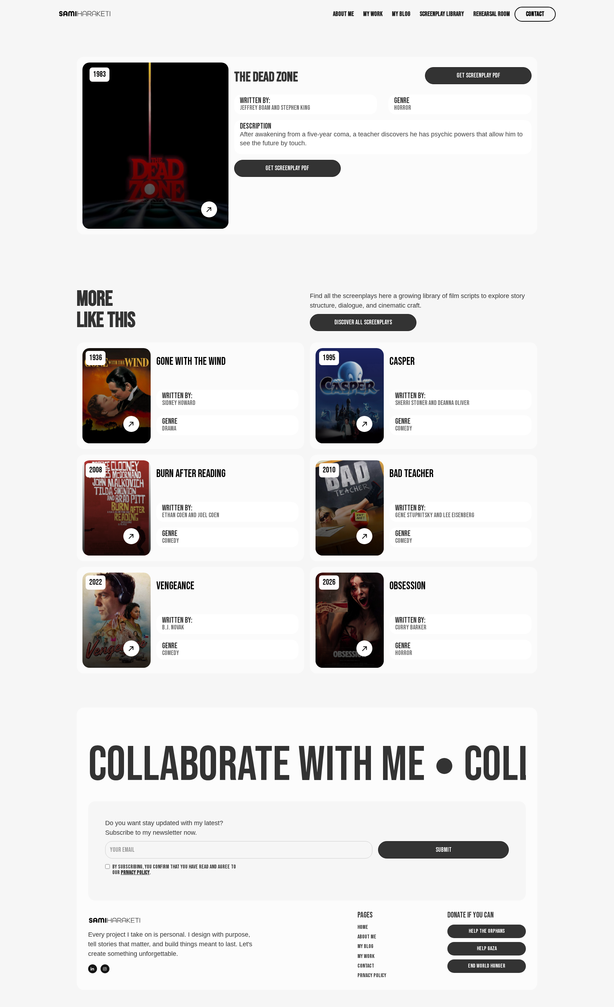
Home (362, 927)
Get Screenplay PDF (478, 75)
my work (373, 14)
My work (366, 956)
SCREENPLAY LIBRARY (442, 14)
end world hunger (486, 966)
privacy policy (371, 976)
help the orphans (487, 931)
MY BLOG (401, 14)
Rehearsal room (491, 14)
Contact (535, 14)
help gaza (487, 948)
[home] (85, 14)
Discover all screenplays (363, 322)
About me (343, 14)
